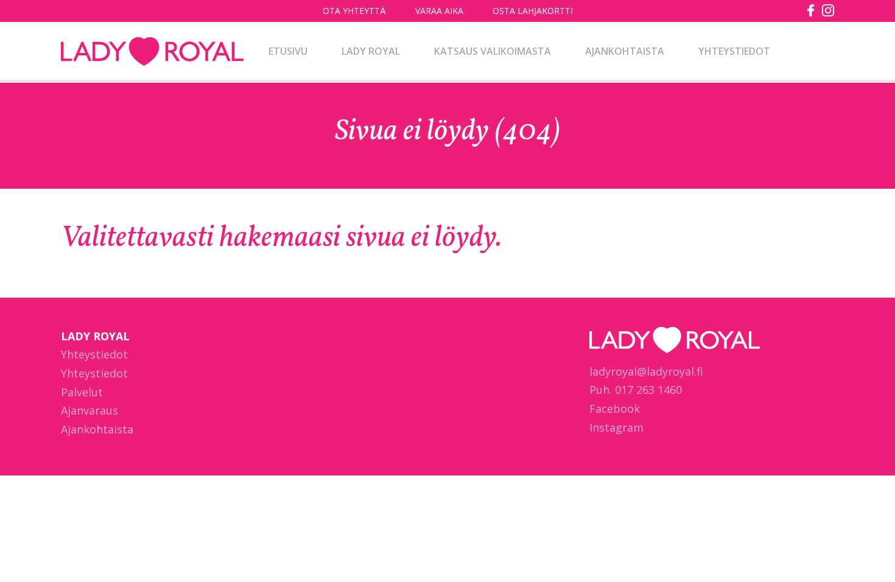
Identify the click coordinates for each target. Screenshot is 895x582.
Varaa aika (439, 10)
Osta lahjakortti (533, 10)
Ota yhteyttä (354, 10)
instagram (828, 10)
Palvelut (82, 392)
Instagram (616, 427)
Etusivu (287, 51)
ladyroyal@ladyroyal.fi (646, 371)
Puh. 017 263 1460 (635, 389)
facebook (811, 10)
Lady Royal (152, 52)
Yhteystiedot (734, 51)
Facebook (614, 408)
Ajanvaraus (89, 410)
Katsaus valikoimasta (492, 51)
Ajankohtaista (624, 51)
